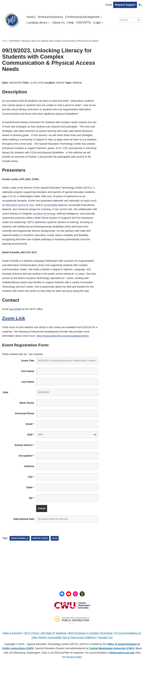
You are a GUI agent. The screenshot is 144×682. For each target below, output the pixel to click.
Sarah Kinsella (19, 538)
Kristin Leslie (40, 538)
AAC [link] (31, 205)
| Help (70, 23)
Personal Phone (24, 413)
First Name (27, 371)
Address (29, 466)
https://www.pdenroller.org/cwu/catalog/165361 (63, 335)
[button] (101, 17)
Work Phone (26, 402)
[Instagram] (75, 593)
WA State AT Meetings (53, 633)
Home (4, 41)
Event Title (27, 360)
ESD (30, 434)
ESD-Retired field (24, 519)
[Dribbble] (82, 593)
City (31, 476)
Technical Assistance (50, 17)
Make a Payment (12, 633)
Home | (31, 17)
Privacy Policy (74, 657)
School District (24, 445)
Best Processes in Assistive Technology (90, 633)
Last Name (27, 381)
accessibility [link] (50, 205)
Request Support (125, 4)
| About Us (58, 23)
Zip (31, 498)
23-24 (54, 538)
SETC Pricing (31, 633)
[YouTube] (68, 593)
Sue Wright (15, 309)
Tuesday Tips (105, 637)
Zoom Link (13, 318)
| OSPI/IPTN (83, 23)
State (30, 487)
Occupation (26, 455)
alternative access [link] (15, 205)
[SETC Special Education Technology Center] (12, 20)
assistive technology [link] (44, 213)
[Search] (139, 20)
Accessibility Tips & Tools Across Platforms (72, 637)
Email (108, 4)
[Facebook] (61, 593)
